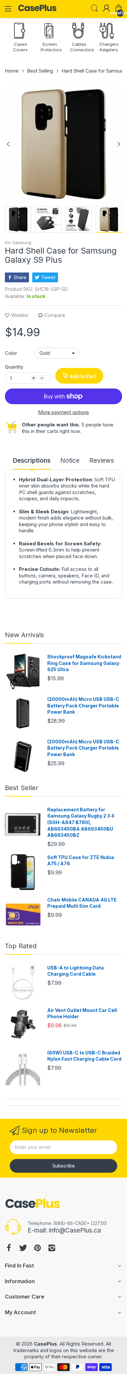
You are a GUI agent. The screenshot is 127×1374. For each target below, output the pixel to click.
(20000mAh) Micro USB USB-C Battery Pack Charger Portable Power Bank (83, 705)
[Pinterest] (37, 1248)
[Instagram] (52, 1248)
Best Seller (21, 788)
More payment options (63, 412)
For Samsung (18, 242)
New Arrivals (24, 635)
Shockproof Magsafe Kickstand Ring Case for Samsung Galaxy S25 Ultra (84, 663)
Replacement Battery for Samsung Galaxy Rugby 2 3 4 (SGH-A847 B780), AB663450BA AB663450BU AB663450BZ (80, 822)
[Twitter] (23, 1248)
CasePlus (45, 1344)
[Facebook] (9, 1248)
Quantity (14, 367)
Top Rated (20, 946)
